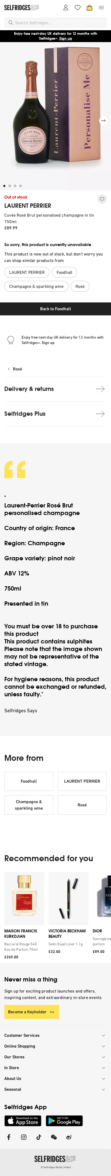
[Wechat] (54, 1140)
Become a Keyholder (27, 1011)
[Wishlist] (77, 7)
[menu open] (101, 7)
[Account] (65, 7)
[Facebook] (8, 1140)
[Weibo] (69, 1140)
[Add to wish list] (102, 199)
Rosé (17, 368)
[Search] (10, 22)
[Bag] (89, 7)
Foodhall (29, 781)
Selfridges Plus (25, 414)
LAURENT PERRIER (27, 206)
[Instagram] (23, 1140)
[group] (55, 917)
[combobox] (60, 22)
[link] (23, 946)
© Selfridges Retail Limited (56, 1167)
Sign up (65, 38)
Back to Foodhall (55, 308)
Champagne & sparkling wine (29, 805)
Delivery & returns (29, 389)
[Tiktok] (38, 1140)
